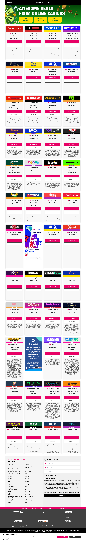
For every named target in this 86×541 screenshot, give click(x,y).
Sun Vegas (27, 479)
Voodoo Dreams (28, 484)
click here (58, 492)
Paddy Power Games (12, 489)
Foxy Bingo (10, 476)
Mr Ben (26, 493)
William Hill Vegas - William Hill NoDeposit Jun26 (15, 469)
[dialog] (43, 537)
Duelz (9, 484)
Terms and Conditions (37, 508)
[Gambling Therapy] (68, 521)
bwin (9, 475)
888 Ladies (10, 491)
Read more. (24, 538)
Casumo (26, 475)
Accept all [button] (62, 536)
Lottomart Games (11, 479)
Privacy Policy (24, 508)
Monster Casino (11, 504)
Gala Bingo (10, 478)
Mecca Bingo (10, 481)
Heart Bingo (27, 478)
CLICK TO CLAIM (14, 41)
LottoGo (26, 489)
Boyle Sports (27, 473)
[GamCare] (68, 512)
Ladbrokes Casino (29, 464)
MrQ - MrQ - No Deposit (30, 468)
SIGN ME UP (62, 495)
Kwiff (26, 502)
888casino (27, 481)
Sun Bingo (10, 466)
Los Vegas (10, 502)
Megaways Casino (29, 499)
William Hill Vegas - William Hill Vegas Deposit (32, 466)
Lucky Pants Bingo (29, 496)
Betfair (26, 488)
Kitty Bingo (27, 494)
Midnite (9, 483)
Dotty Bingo (10, 493)
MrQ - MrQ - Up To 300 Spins (14, 471)
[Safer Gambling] (18, 512)
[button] (28, 539)
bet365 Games (28, 471)
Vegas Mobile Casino (29, 500)
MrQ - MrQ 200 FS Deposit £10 (31, 504)
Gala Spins (27, 476)
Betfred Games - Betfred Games (15, 473)
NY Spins (27, 483)
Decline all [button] (75, 536)
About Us (49, 508)
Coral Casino (10, 464)
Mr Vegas (10, 494)
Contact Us (61, 508)
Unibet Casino (11, 486)
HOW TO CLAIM (14, 45)
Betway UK (10, 500)
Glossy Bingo (10, 499)
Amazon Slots (28, 491)
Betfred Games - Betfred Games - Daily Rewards (15, 497)
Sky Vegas (10, 488)
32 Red (26, 486)
